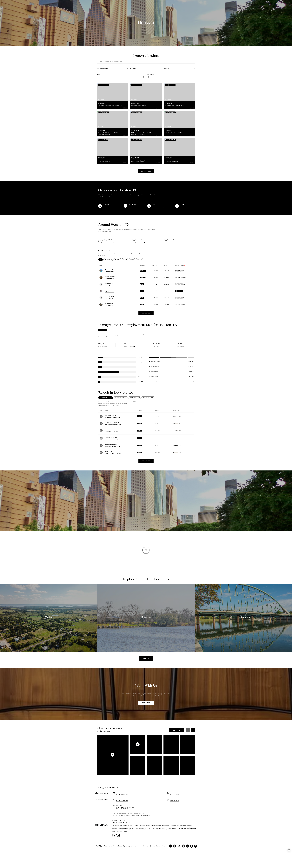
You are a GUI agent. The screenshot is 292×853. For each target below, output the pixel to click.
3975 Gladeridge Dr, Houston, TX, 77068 (113, 453)
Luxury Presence (131, 846)
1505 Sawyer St (109, 305)
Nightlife (140, 259)
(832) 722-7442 (174, 801)
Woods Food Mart (109, 269)
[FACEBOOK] (170, 846)
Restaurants (109, 259)
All (101, 259)
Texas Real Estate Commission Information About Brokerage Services (131, 815)
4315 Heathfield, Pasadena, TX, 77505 (112, 446)
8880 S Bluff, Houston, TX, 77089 (111, 431)
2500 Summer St (109, 292)
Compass (153, 825)
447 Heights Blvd (109, 285)
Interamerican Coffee (110, 290)
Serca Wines (108, 283)
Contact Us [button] (146, 703)
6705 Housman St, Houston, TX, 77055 (112, 439)
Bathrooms (133, 68)
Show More (146, 461)
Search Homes (146, 171)
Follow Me (176, 730)
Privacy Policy (161, 846)
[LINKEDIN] (179, 846)
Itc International (109, 303)
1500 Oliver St (109, 298)
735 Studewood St (109, 271)
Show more (146, 313)
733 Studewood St (109, 278)
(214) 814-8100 (126, 822)
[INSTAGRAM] (174, 846)
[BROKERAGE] (195, 846)
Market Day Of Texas (110, 296)
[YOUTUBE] (187, 846)
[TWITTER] (183, 846)
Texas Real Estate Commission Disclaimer (123, 817)
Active (125, 259)
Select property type (102, 68)
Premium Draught (109, 276)
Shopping (118, 259)
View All (146, 658)
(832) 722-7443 (174, 794)
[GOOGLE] (191, 846)
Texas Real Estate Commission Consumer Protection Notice (128, 813)
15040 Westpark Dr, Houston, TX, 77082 (113, 424)
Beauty (132, 259)
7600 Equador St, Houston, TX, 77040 (112, 417)
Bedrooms (166, 68)
